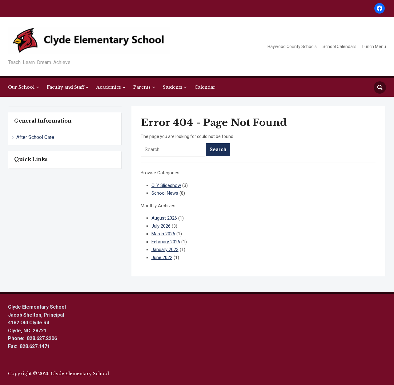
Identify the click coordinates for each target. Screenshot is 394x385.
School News (164, 193)
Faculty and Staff (65, 87)
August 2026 (164, 218)
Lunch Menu (374, 46)
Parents (142, 87)
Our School (21, 87)
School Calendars (339, 46)
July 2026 (161, 226)
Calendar (205, 87)
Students (172, 87)
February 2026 (165, 242)
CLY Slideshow (166, 185)
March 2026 (163, 234)
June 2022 (161, 257)
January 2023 (165, 249)
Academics (108, 87)
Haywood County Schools (292, 46)
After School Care (35, 137)
